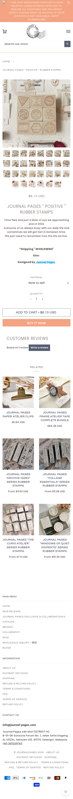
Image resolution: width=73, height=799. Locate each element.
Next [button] (64, 113)
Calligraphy (11, 632)
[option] (36, 113)
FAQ (5, 694)
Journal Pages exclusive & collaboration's (34, 617)
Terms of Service (15, 699)
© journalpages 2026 (29, 752)
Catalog (8, 622)
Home (6, 61)
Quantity (36, 294)
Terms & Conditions (16, 689)
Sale (6, 637)
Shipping (9, 678)
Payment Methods (15, 673)
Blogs (7, 648)
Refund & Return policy (19, 684)
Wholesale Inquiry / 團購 (20, 643)
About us (9, 668)
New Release (12, 611)
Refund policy (13, 704)
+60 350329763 (12, 743)
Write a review (39, 347)
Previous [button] (8, 113)
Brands (8, 627)
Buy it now (36, 323)
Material (36, 277)
